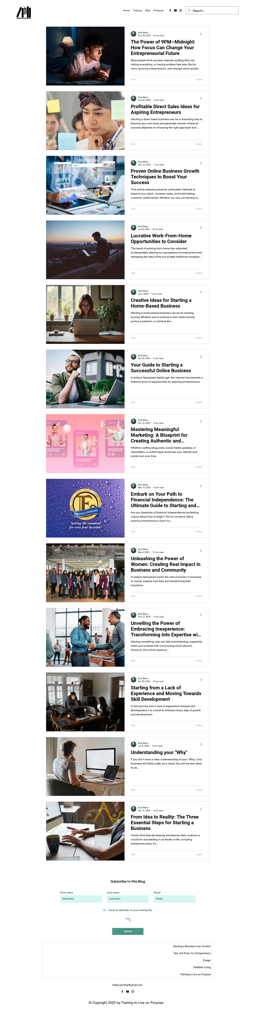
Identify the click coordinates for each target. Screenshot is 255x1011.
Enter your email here (95, 504)
